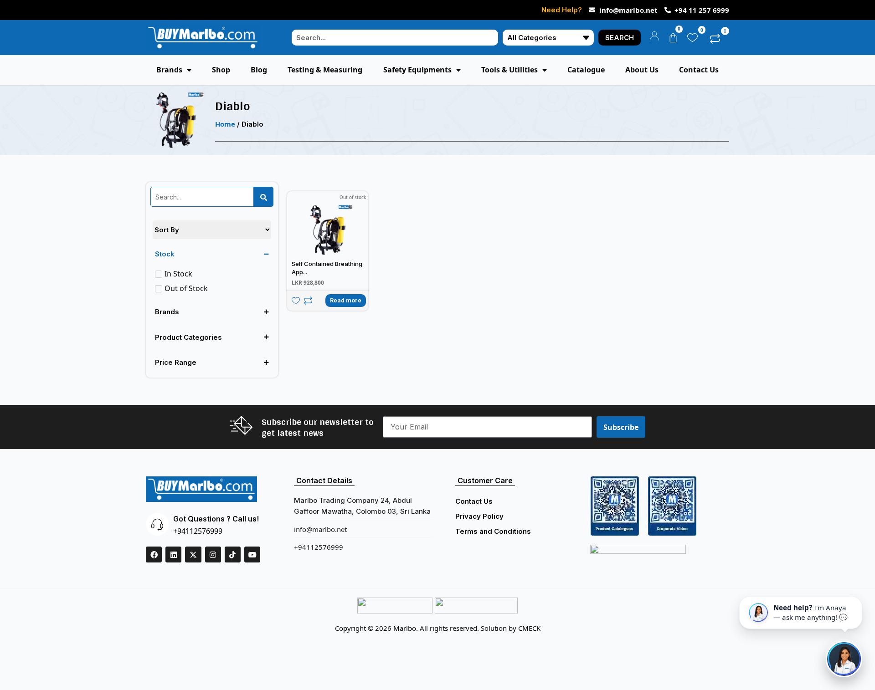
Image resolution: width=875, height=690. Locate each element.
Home (225, 123)
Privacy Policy (479, 516)
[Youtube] (252, 554)
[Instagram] (213, 554)
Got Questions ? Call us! (216, 518)
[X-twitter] (193, 554)
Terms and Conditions (493, 531)
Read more (345, 300)
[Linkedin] (173, 554)
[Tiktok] (233, 554)
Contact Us (474, 501)
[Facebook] (154, 554)
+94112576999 (197, 531)
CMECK (529, 628)
